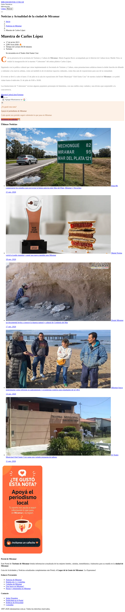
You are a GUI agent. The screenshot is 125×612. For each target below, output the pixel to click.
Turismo (20, 95)
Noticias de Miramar (14, 580)
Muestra (4, 95)
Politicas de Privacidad (14, 603)
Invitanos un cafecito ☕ (10, 119)
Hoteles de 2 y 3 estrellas (15, 582)
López (14, 95)
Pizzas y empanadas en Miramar (18, 588)
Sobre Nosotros (12, 598)
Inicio (8, 21)
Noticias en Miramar (14, 26)
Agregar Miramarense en (13, 100)
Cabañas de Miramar (14, 584)
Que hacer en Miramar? (15, 586)
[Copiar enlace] (4, 97)
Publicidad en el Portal (14, 600)
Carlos (9, 95)
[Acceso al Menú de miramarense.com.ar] (2, 11)
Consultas (9, 605)
